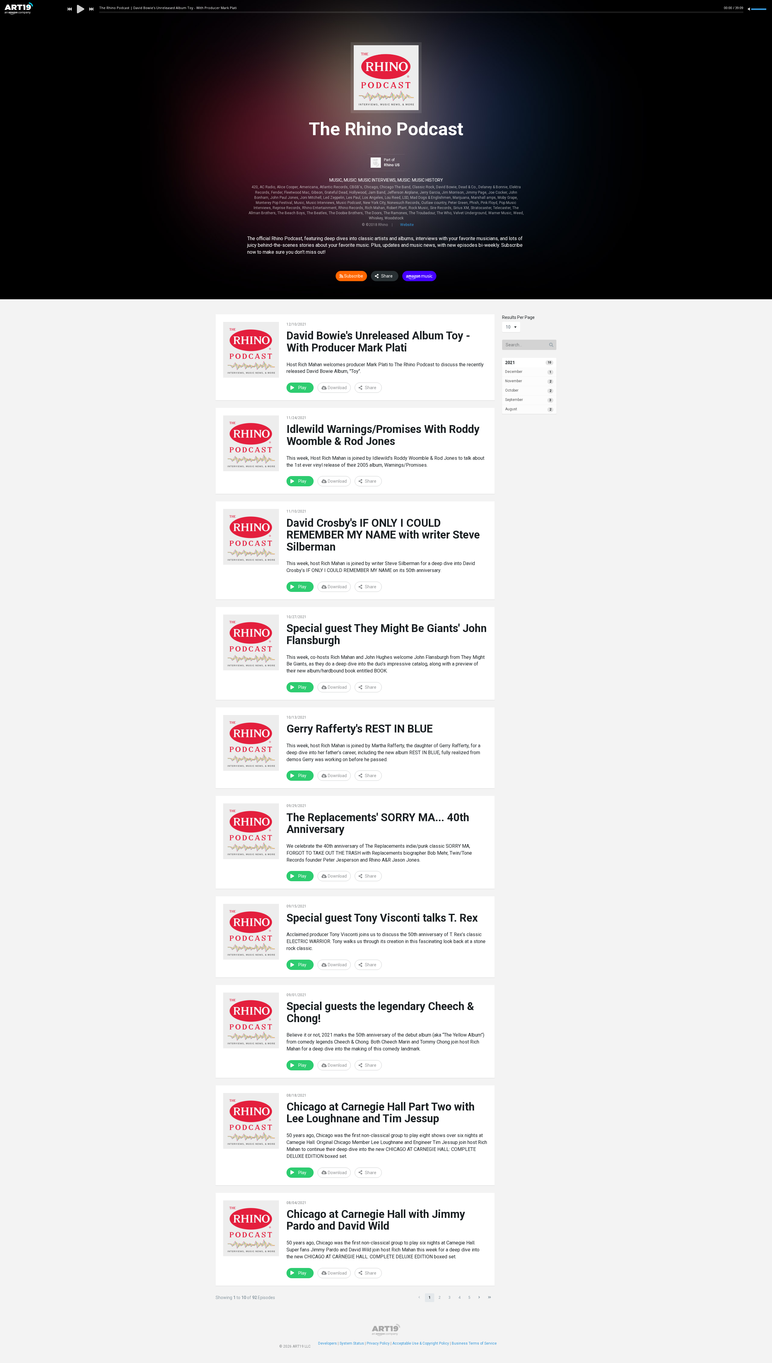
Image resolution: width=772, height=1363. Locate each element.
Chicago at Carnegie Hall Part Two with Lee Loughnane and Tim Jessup (380, 1113)
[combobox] (511, 327)
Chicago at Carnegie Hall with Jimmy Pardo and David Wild (375, 1220)
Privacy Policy (378, 1343)
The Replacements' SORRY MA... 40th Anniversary (377, 823)
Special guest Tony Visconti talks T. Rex (382, 918)
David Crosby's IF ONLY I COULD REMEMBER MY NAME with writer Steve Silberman (383, 535)
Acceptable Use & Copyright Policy (420, 1343)
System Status (352, 1343)
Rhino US (392, 165)
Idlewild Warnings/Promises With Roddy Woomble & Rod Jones (382, 435)
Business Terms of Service (474, 1343)
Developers (327, 1343)
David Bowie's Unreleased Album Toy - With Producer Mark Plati (378, 341)
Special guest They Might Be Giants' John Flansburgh (386, 634)
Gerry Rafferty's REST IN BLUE (359, 729)
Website (407, 225)
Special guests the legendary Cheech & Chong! (380, 1012)
